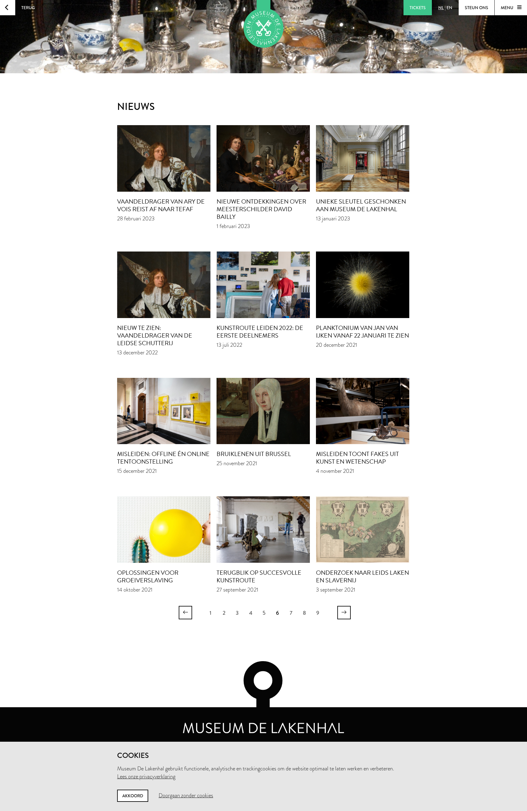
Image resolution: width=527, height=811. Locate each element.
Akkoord (132, 796)
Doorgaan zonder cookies (186, 795)
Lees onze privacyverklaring (146, 776)
